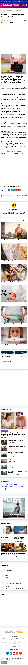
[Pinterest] (17, 190)
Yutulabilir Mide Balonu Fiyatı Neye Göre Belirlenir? (13, 302)
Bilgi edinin (7, 659)
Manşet (8, 10)
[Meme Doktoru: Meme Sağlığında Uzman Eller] (4, 454)
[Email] (20, 190)
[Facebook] (9, 190)
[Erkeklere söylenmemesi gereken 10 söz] (4, 448)
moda (3, 488)
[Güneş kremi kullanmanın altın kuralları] (4, 461)
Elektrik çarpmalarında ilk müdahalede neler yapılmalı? (17, 472)
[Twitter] (12, 190)
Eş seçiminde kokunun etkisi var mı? (7, 537)
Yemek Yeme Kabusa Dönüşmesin (15, 440)
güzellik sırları (20, 486)
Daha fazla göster (21, 220)
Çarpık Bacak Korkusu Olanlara (15, 465)
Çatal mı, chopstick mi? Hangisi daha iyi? (7, 554)
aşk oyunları (21, 484)
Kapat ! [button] (4, 662)
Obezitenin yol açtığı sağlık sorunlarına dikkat (12, 323)
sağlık (8, 488)
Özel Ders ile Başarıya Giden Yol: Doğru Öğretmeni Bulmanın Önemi (13, 434)
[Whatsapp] (14, 190)
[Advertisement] (14, 39)
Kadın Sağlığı (5, 484)
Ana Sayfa (3, 10)
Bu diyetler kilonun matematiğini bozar (11, 344)
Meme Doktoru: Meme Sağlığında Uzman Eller (15, 453)
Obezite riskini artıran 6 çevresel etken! (11, 239)
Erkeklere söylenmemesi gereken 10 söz (17, 446)
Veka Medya (13, 209)
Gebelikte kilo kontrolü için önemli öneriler (11, 260)
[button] (24, 1)
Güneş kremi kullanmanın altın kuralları (17, 459)
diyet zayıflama (11, 186)
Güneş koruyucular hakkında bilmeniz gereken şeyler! (19, 537)
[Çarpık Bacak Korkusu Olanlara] (4, 467)
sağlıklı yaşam (14, 488)
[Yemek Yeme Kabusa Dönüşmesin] (4, 442)
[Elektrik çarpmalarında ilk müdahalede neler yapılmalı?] (4, 473)
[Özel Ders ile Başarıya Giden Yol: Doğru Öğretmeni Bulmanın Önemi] (14, 420)
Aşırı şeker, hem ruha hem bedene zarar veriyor (19, 555)
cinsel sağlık (4, 486)
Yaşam (15, 484)
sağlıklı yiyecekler (5, 491)
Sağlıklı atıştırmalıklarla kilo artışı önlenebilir (12, 281)
